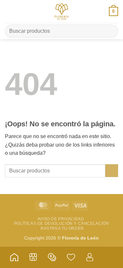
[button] (9, 11)
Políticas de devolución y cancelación (61, 223)
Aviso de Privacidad (60, 219)
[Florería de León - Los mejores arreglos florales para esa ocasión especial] (61, 11)
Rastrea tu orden (62, 228)
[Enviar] (110, 31)
